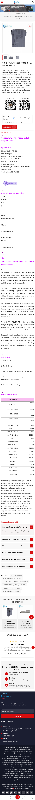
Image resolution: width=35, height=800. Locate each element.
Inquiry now (10, 127)
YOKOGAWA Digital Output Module (14, 585)
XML (8, 786)
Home (12, 14)
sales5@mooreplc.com (10, 741)
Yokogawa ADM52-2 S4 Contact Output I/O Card (26, 622)
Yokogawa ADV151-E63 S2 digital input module (9, 622)
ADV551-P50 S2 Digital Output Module (15, 581)
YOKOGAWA (20, 14)
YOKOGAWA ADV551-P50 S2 (12, 578)
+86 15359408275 (9, 736)
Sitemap (29, 784)
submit (16, 716)
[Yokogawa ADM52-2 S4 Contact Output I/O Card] (25, 612)
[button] (31, 617)
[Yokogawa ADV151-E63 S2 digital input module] (9, 612)
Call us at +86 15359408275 (19, 673)
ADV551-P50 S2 (16, 575)
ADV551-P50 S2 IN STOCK (11, 588)
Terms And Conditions (18, 786)
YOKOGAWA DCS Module (11, 591)
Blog (4, 786)
